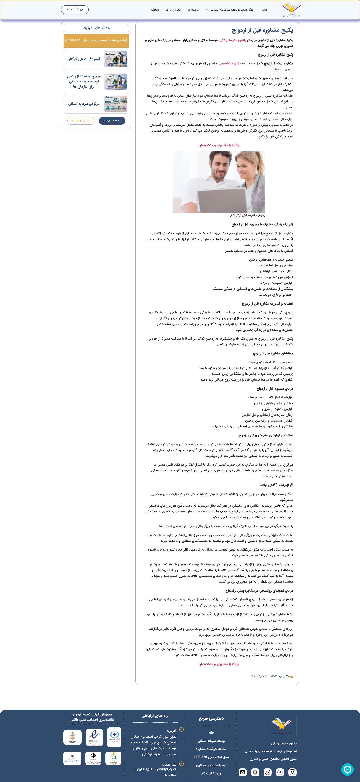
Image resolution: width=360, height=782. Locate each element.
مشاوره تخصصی (229, 63)
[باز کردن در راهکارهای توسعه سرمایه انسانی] (207, 9)
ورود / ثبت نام (211, 773)
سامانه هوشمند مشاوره (211, 749)
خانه (211, 732)
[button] (66, 40)
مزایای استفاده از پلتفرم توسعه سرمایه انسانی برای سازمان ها (84, 82)
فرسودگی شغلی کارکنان (83, 59)
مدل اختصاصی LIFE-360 (211, 757)
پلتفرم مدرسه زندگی (232, 40)
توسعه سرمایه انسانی (211, 740)
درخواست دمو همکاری (211, 765)
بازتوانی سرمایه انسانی (83, 104)
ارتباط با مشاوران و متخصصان (219, 145)
